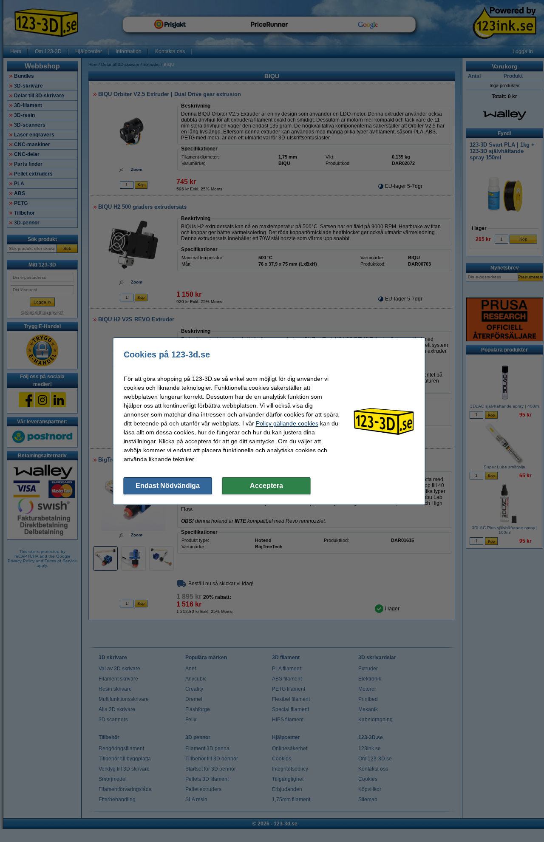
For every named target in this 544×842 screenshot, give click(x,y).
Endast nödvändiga (168, 485)
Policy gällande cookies (287, 423)
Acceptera (266, 485)
